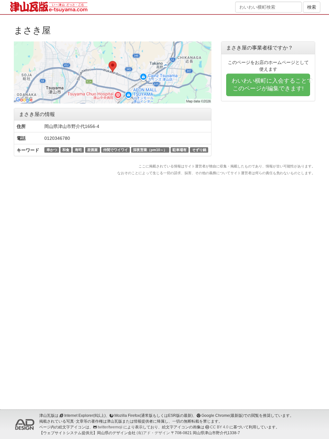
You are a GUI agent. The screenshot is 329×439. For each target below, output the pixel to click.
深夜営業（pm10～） (150, 150)
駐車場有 (180, 150)
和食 (65, 150)
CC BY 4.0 (219, 427)
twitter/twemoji (110, 427)
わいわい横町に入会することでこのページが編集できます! (271, 84)
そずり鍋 (199, 150)
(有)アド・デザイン (153, 433)
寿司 (78, 150)
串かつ (52, 150)
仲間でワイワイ (115, 150)
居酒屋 (92, 150)
